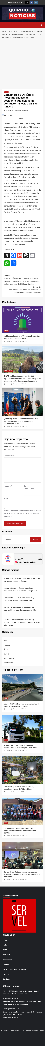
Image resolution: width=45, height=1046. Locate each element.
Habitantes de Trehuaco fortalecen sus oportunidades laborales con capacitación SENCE (20, 610)
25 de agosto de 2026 (18, 709)
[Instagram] (36, 2)
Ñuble (6, 91)
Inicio (5, 940)
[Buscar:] (17, 539)
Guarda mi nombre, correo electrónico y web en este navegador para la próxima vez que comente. (22, 513)
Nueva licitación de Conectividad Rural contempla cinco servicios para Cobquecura (20, 589)
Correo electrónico (29, 487)
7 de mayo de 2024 (19, 110)
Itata (5, 370)
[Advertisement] (22, 64)
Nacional (7, 645)
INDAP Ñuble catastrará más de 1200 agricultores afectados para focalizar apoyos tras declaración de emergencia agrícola (22, 378)
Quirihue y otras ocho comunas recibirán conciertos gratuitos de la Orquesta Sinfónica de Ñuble (21, 421)
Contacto (6, 979)
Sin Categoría (9, 658)
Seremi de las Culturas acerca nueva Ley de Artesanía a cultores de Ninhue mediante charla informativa (22, 622)
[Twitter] (27, 2)
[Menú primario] (4, 25)
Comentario (9, 455)
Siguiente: (24, 290)
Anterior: (21, 280)
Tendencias (8, 663)
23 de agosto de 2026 (18, 341)
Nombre (8, 486)
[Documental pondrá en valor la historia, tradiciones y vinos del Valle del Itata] (22, 770)
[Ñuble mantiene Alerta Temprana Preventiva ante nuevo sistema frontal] (22, 319)
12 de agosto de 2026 (18, 426)
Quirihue (8, 110)
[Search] (41, 25)
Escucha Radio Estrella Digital (14, 969)
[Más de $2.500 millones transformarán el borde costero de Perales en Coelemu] (22, 687)
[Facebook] (31, 2)
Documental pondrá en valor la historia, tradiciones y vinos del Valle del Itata (19, 599)
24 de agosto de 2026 (18, 791)
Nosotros (6, 974)
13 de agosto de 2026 (18, 384)
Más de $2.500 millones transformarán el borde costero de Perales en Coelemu (22, 579)
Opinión (7, 654)
